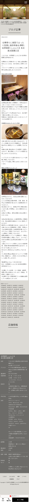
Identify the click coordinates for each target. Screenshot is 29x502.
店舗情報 (12, 479)
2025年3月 (9, 293)
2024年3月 (9, 298)
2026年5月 (20, 285)
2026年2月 (15, 287)
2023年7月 (9, 302)
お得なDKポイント (14, 496)
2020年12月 (4, 317)
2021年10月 (16, 311)
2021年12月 (4, 311)
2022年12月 (4, 306)
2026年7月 (9, 285)
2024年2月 (15, 298)
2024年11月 (10, 294)
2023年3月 (9, 304)
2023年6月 (15, 302)
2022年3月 (9, 309)
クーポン (24, 476)
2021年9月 (22, 311)
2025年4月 (3, 293)
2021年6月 (15, 313)
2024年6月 (15, 296)
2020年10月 (16, 317)
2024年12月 (4, 294)
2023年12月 (4, 300)
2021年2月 (15, 315)
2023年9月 (22, 300)
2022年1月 (20, 309)
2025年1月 (20, 293)
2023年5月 (20, 302)
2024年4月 (3, 298)
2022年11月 (10, 306)
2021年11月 (10, 311)
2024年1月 (20, 298)
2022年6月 (15, 308)
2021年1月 (20, 315)
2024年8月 (3, 296)
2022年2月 (15, 309)
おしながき (12, 476)
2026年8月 (3, 285)
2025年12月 (4, 289)
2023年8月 (3, 302)
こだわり (5, 476)
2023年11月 (10, 300)
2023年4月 (3, 304)
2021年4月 (3, 315)
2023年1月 (20, 304)
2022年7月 (9, 308)
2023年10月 (16, 300)
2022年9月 (22, 306)
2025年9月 (22, 289)
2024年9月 (22, 294)
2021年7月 (9, 313)
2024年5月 (20, 296)
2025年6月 (15, 291)
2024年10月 (16, 294)
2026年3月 (9, 287)
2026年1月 (20, 287)
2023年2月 (15, 304)
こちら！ (10, 262)
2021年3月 (9, 315)
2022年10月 (16, 306)
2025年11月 (10, 289)
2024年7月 (9, 296)
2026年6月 (15, 285)
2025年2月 (15, 293)
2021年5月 (20, 313)
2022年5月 (20, 308)
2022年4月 (3, 309)
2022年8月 (3, 308)
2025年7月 (9, 291)
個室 (18, 476)
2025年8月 (3, 291)
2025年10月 (16, 289)
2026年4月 (3, 287)
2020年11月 (10, 317)
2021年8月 (3, 313)
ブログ (18, 479)
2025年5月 (20, 291)
